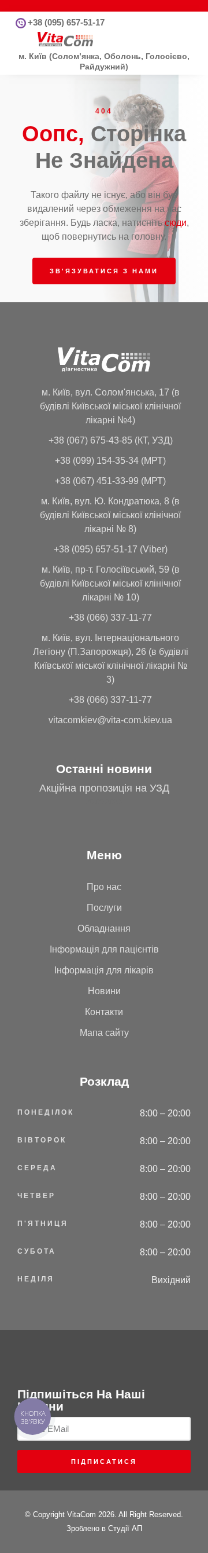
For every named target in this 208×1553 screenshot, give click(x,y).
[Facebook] (96, 1354)
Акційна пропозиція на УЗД (104, 788)
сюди (176, 223)
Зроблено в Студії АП (104, 1528)
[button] (20, 39)
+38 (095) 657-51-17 (66, 22)
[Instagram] (113, 1354)
